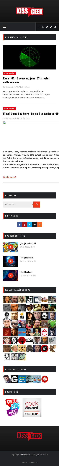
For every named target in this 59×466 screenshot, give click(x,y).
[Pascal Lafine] (37, 343)
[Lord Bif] (7, 335)
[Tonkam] (44, 351)
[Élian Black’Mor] (37, 310)
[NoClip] (22, 343)
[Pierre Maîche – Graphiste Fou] (7, 382)
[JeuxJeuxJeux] (22, 382)
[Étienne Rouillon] (44, 310)
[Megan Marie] (37, 335)
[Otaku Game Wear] (44, 382)
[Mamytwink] (14, 335)
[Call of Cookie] (44, 302)
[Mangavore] (22, 335)
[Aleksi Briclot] (7, 302)
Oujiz (28, 118)
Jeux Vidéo (9, 73)
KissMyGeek (25, 454)
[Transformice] (52, 351)
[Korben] (14, 326)
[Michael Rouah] (44, 335)
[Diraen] (29, 310)
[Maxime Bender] (29, 335)
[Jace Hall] (37, 318)
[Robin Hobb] (7, 351)
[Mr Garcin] (52, 335)
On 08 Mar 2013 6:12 (12, 86)
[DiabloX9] (22, 310)
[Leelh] (44, 326)
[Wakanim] (14, 359)
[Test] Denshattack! (28, 243)
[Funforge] (22, 318)
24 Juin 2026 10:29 (28, 261)
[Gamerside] (14, 382)
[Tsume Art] (7, 359)
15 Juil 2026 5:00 (27, 247)
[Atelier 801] (29, 302)
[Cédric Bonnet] (7, 310)
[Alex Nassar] (14, 302)
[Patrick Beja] (44, 343)
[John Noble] (52, 318)
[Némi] (14, 343)
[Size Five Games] (22, 351)
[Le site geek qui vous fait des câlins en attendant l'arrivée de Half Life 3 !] (29, 16)
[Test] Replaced (26, 271)
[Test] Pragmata (26, 257)
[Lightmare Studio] (52, 326)
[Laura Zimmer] (29, 326)
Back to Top (29, 462)
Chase (27, 86)
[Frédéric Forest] (14, 318)
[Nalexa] (7, 343)
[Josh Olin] (7, 326)
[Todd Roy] (37, 351)
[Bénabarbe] (37, 302)
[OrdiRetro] (37, 382)
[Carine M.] (52, 302)
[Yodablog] (22, 359)
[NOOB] (29, 343)
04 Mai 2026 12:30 (28, 275)
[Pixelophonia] (52, 343)
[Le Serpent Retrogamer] (29, 382)
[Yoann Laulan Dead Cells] (22, 326)
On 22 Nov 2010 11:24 (12, 118)
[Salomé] (14, 351)
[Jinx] (44, 318)
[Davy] (14, 310)
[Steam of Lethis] (29, 351)
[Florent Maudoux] (52, 310)
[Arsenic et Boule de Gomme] (22, 302)
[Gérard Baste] (29, 318)
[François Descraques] (7, 318)
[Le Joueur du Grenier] (37, 326)
